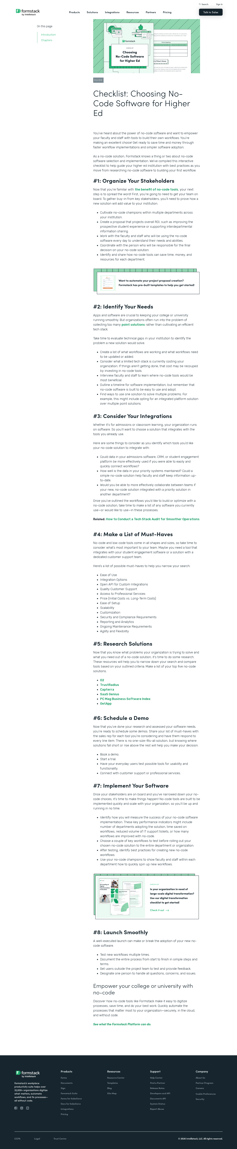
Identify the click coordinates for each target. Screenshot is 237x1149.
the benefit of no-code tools (156, 189)
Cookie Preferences (206, 1093)
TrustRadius (109, 685)
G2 (102, 680)
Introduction (48, 34)
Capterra (107, 689)
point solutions (133, 325)
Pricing (167, 12)
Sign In (219, 4)
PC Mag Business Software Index (125, 699)
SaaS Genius (109, 694)
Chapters (46, 40)
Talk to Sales (210, 12)
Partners (151, 12)
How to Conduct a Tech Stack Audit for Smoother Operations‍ (153, 519)
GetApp (106, 704)
